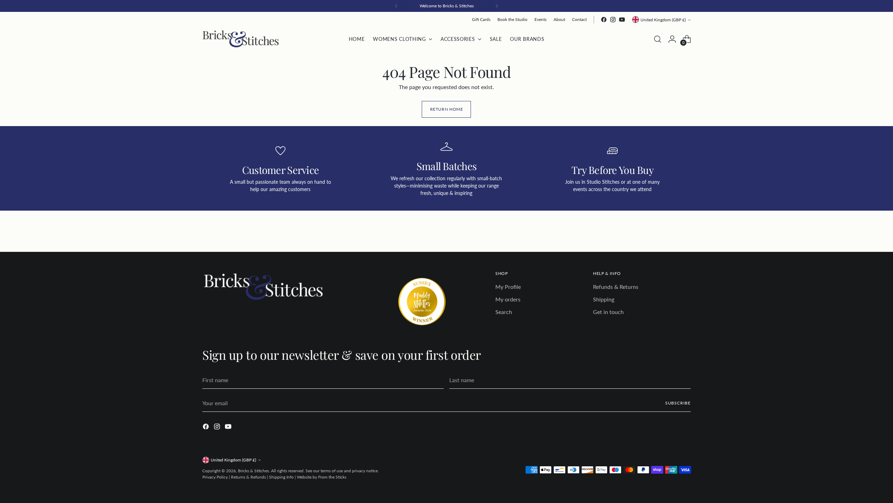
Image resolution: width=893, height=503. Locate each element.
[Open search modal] (658, 39)
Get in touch (608, 311)
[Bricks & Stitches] (240, 39)
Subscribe (678, 403)
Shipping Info (281, 477)
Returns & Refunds (248, 477)
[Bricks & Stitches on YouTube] (622, 19)
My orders (507, 299)
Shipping (603, 299)
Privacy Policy (215, 477)
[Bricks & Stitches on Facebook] (604, 19)
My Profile (508, 286)
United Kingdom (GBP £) (663, 19)
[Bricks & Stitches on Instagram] (613, 19)
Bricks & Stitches (253, 470)
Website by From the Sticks (321, 477)
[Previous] (396, 6)
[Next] (496, 6)
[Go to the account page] (672, 39)
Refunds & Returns (615, 286)
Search (503, 311)
